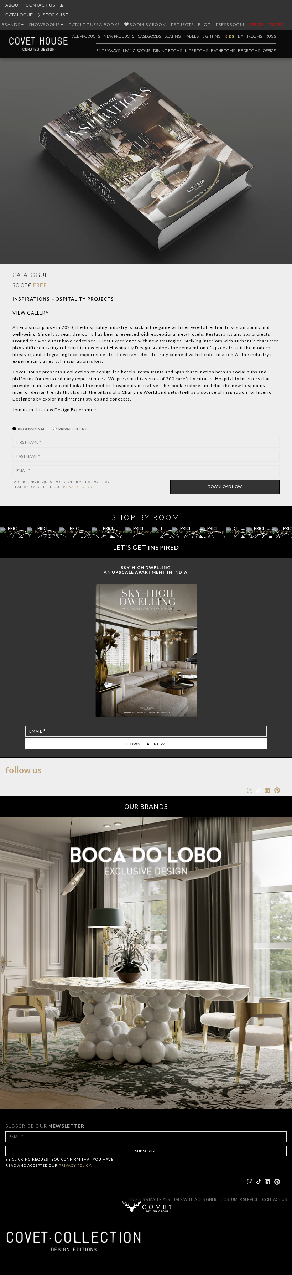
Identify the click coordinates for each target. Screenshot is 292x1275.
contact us (274, 1199)
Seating (173, 36)
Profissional (31, 429)
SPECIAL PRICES (266, 24)
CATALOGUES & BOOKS (94, 24)
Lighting (211, 36)
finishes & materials (149, 1199)
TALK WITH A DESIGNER (195, 1199)
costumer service (239, 1199)
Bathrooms (250, 36)
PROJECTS (182, 24)
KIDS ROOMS (196, 50)
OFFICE (269, 50)
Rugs (271, 36)
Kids (229, 36)
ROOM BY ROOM (148, 24)
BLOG (204, 24)
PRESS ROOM (230, 24)
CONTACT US (41, 5)
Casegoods (149, 36)
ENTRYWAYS (108, 50)
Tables (191, 36)
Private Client (73, 429)
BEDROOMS (249, 50)
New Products (119, 36)
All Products (86, 36)
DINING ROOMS (167, 50)
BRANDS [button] (11, 24)
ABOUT (13, 5)
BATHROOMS (223, 50)
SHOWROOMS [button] (45, 24)
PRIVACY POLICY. (78, 487)
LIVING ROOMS (136, 50)
